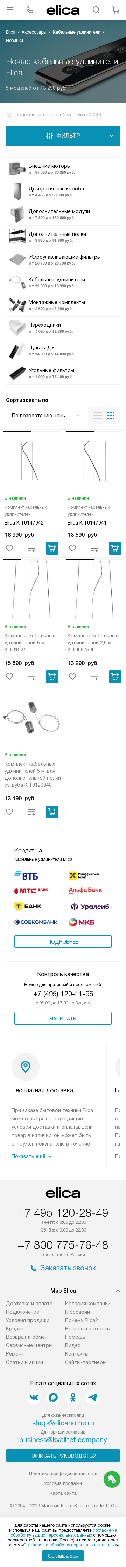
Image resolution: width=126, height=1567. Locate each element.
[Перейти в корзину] (116, 10)
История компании (88, 1303)
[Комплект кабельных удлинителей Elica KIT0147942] (31, 462)
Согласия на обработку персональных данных (70, 1545)
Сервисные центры (29, 1345)
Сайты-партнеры (85, 1362)
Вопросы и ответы (88, 1328)
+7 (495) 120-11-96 (63, 994)
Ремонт (15, 1354)
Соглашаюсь (63, 1556)
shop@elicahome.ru (63, 1423)
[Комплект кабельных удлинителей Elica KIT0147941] (94, 462)
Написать (63, 1018)
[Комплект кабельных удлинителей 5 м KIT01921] (31, 590)
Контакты (77, 1354)
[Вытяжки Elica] (63, 10)
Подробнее (63, 942)
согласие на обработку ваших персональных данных (63, 1533)
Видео (73, 1345)
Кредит (15, 1328)
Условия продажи (27, 1320)
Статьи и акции (24, 1362)
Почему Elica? (81, 1320)
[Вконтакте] (34, 1397)
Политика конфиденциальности (63, 1473)
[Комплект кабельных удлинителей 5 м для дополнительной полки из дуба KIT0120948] (31, 719)
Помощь (75, 1337)
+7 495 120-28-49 (63, 1213)
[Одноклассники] (73, 1397)
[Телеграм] (92, 1397)
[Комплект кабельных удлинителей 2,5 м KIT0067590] (94, 590)
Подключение (22, 1312)
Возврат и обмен (27, 1337)
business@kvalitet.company (63, 1440)
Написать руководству (63, 1456)
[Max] (53, 1397)
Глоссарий (77, 1312)
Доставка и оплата (29, 1303)
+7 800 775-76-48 (63, 1245)
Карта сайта (63, 1493)
